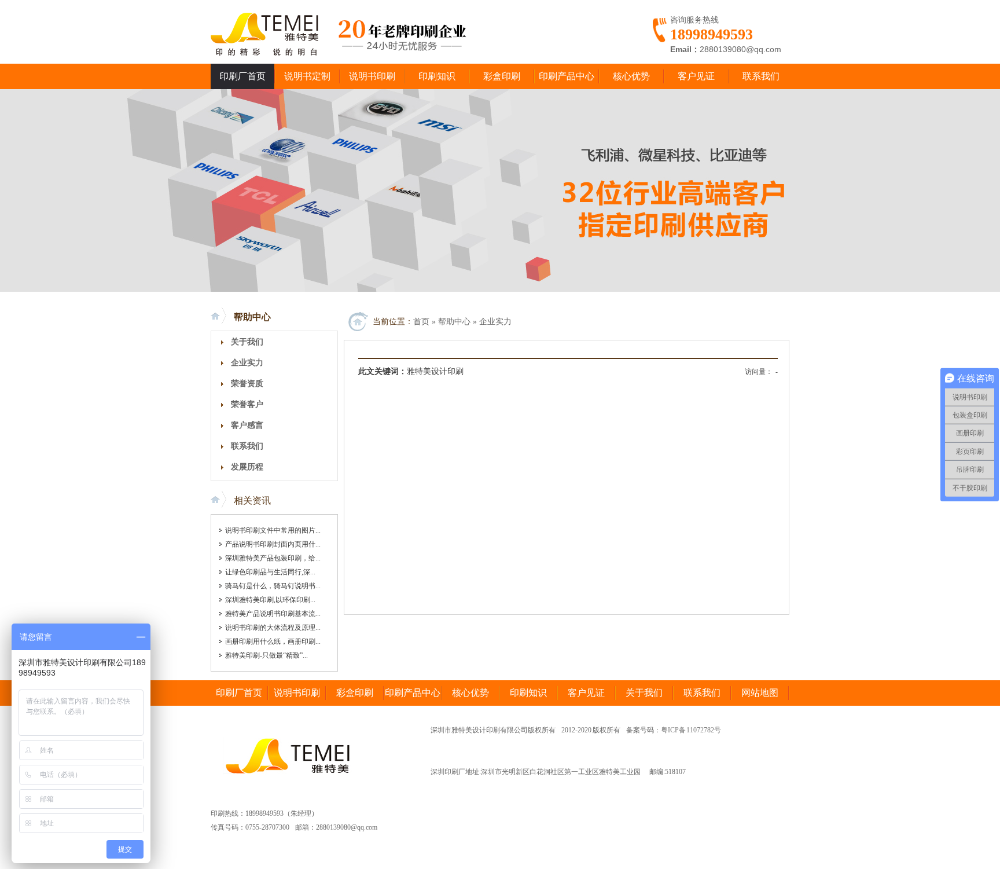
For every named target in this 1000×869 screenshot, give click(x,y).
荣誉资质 (247, 383)
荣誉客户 (247, 404)
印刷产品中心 (566, 76)
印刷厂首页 (242, 76)
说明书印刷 (372, 76)
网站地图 (759, 693)
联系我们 (761, 76)
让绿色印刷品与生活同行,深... (270, 572)
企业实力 (247, 362)
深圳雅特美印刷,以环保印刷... (270, 600)
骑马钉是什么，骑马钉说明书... (273, 586)
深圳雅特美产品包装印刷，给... (273, 558)
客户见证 (696, 76)
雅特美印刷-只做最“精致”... (266, 655)
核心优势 (631, 76)
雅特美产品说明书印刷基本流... (273, 614)
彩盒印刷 (501, 76)
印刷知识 (436, 76)
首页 (421, 321)
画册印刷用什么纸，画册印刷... (273, 641)
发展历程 (247, 467)
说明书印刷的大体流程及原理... (273, 628)
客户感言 (247, 425)
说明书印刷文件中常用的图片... (273, 530)
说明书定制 (307, 76)
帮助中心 (252, 317)
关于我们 (247, 342)
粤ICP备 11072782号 (691, 730)
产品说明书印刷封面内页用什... (273, 544)
